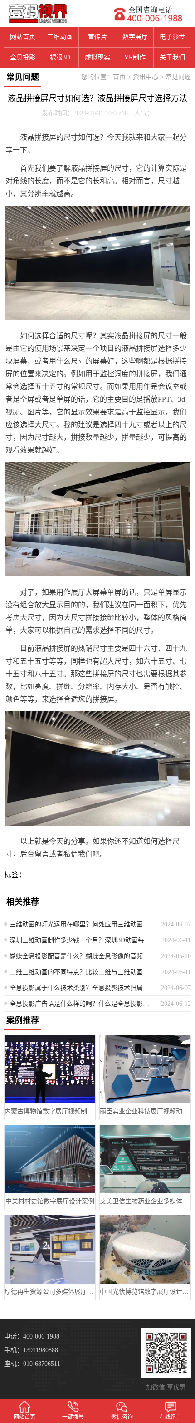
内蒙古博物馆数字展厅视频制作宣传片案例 (50, 1111)
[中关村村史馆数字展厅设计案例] (50, 1159)
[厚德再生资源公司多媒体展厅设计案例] (50, 1249)
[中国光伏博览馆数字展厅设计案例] (145, 1249)
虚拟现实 (97, 57)
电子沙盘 (172, 37)
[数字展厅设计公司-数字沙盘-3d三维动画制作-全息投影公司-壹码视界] (49, 13)
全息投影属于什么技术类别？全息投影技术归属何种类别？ (82, 988)
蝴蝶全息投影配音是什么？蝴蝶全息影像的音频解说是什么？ (82, 956)
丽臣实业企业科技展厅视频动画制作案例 (145, 1111)
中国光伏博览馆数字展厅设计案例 (145, 1291)
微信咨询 (122, 1417)
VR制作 (135, 57)
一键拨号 (73, 1417)
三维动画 (60, 37)
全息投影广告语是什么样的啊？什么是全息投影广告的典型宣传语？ (82, 1003)
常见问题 (178, 77)
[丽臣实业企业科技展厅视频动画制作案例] (145, 1069)
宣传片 (97, 37)
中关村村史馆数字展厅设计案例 (49, 1201)
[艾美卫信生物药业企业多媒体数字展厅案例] (145, 1159)
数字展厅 (135, 37)
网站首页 (22, 37)
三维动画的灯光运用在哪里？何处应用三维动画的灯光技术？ (82, 924)
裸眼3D (60, 57)
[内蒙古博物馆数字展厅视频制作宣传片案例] (50, 1069)
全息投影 (22, 57)
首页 (119, 77)
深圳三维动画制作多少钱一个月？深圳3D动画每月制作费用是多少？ (82, 940)
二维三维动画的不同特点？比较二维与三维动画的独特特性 (82, 972)
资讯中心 (145, 77)
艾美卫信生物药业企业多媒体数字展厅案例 (145, 1201)
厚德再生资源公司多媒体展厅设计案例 (50, 1291)
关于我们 (172, 57)
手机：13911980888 (31, 1350)
